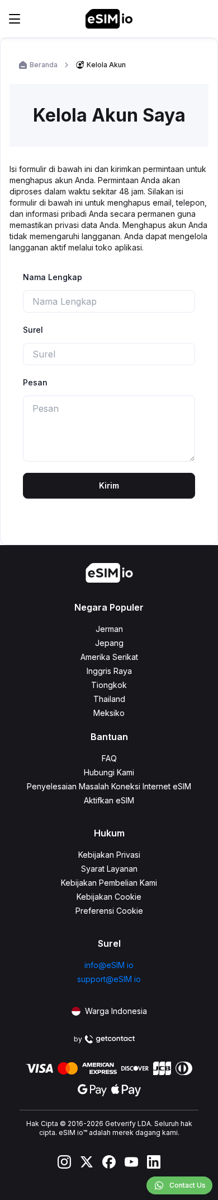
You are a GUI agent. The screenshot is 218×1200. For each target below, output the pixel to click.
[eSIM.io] (109, 19)
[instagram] (64, 1162)
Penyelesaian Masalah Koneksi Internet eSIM (109, 786)
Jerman (109, 629)
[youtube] (131, 1162)
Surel (33, 329)
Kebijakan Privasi (109, 854)
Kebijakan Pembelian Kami (109, 882)
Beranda (44, 65)
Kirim (109, 485)
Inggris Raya (109, 671)
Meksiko (109, 713)
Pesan (35, 382)
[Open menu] (14, 19)
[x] (86, 1162)
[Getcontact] (109, 1039)
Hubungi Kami (109, 772)
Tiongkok (109, 685)
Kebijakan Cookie (109, 896)
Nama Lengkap (52, 277)
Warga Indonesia (116, 1011)
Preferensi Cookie (109, 910)
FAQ (109, 758)
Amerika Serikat (109, 657)
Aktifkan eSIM (109, 800)
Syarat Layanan (109, 868)
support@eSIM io (109, 979)
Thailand (109, 699)
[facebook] (109, 1162)
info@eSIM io (109, 965)
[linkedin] (153, 1162)
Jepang (109, 643)
